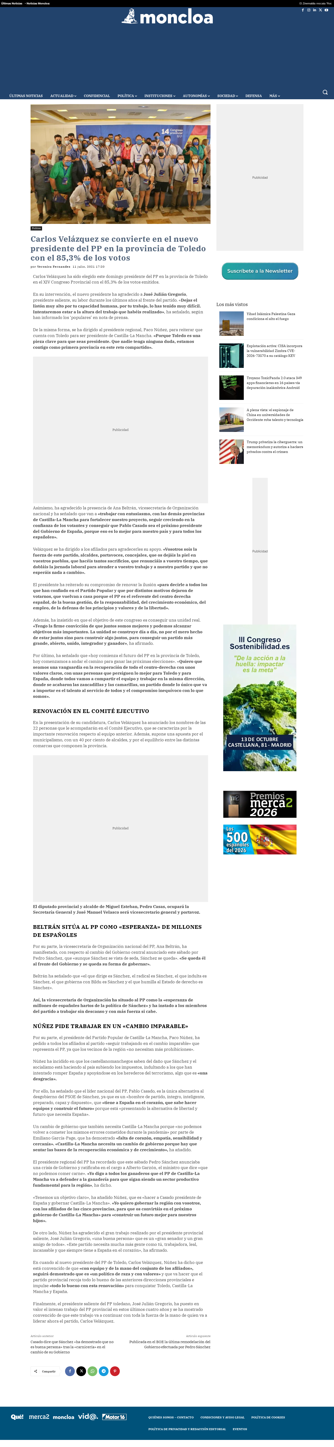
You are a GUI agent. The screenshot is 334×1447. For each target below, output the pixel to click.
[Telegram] (104, 1371)
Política (36, 228)
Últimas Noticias (11, 3)
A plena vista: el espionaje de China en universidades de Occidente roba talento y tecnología (275, 415)
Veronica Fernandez (53, 266)
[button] (325, 92)
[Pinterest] (115, 1371)
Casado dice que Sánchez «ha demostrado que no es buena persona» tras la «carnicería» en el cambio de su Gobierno (72, 1346)
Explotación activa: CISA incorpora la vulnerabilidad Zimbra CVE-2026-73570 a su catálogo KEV (274, 351)
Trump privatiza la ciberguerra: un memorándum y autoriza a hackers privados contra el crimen (275, 447)
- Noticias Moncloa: (37, 3)
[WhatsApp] (92, 1371)
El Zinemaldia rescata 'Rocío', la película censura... (301, 3)
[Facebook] (303, 10)
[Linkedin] (314, 10)
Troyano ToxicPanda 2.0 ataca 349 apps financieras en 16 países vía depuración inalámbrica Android (274, 383)
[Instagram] (309, 10)
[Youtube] (326, 10)
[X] (320, 10)
